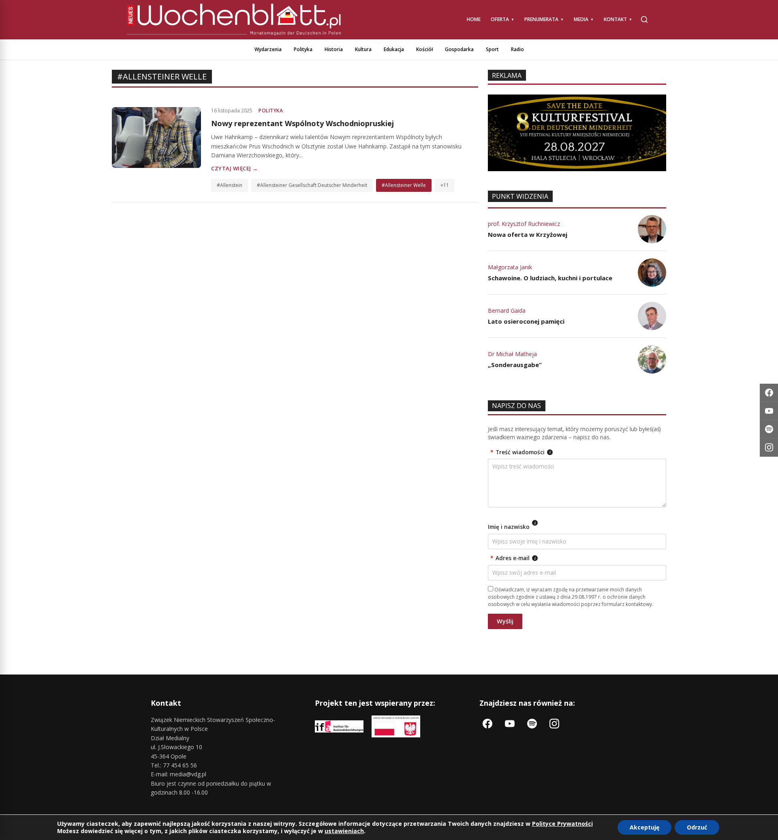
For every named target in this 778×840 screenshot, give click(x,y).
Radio (517, 49)
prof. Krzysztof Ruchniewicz (524, 224)
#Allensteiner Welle (404, 185)
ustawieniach (344, 831)
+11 (444, 185)
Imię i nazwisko (512, 525)
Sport (492, 49)
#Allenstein (229, 185)
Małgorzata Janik (510, 267)
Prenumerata (541, 19)
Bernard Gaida (507, 310)
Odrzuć (697, 827)
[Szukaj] (644, 19)
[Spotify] (769, 429)
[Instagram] (769, 447)
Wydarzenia (268, 49)
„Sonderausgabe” (515, 365)
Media (581, 19)
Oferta (500, 19)
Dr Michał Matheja (512, 354)
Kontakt (615, 19)
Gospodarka (459, 49)
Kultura (363, 49)
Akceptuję (644, 827)
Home (474, 19)
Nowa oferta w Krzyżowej (527, 234)
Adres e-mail (513, 558)
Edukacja (394, 49)
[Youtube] (769, 411)
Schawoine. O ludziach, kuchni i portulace (550, 278)
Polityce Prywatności (562, 823)
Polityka (303, 49)
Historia (334, 49)
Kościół (424, 49)
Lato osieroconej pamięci (526, 321)
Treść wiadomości (520, 452)
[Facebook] (769, 393)
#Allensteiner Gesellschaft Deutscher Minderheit (312, 185)
